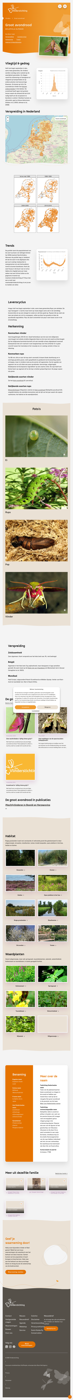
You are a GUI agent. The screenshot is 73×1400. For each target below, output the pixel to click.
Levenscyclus (21, 37)
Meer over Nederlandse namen (50, 1103)
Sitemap (7, 1388)
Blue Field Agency (42, 1365)
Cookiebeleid (35, 711)
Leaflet (56, 115)
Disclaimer (8, 1380)
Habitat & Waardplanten (13, 42)
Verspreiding (9, 37)
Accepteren (25, 707)
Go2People (24, 1365)
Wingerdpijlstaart (14, 390)
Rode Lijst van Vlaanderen (36, 668)
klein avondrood (18, 380)
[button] (7, 117)
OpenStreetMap (61, 115)
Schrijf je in (51, 1328)
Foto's (18, 39)
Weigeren (48, 707)
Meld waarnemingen (26, 1344)
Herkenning (9, 39)
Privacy (7, 1373)
